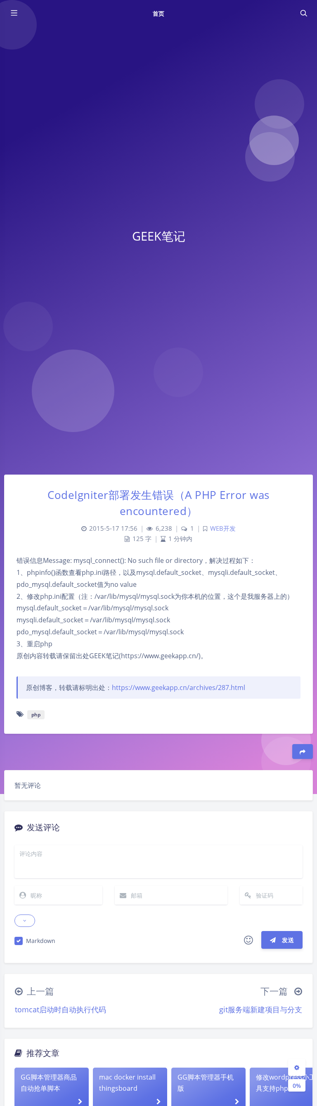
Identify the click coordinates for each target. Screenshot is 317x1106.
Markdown (40, 941)
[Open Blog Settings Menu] (296, 1067)
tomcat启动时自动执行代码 (60, 1009)
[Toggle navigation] (303, 13)
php (35, 714)
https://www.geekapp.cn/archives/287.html (178, 687)
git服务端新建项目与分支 (260, 1009)
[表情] (248, 940)
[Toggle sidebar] (13, 13)
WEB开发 (223, 528)
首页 (158, 13)
